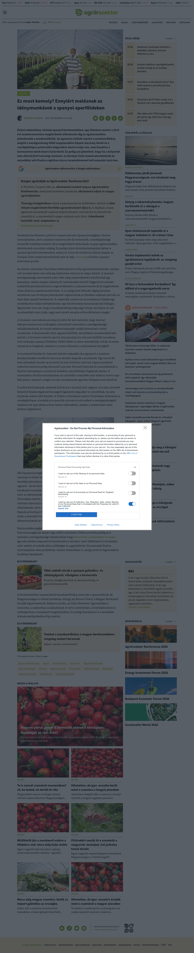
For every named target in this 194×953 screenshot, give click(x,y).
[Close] (146, 428)
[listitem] (97, 467)
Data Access (97, 525)
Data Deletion (81, 525)
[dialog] (97, 476)
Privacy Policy (113, 525)
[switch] (132, 473)
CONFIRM (76, 515)
